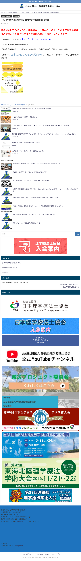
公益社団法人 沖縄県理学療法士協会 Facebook (40, 340)
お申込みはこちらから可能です (27, 54)
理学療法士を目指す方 (9, 267)
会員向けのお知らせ (6, 16)
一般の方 (5, 272)
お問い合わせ (30, 554)
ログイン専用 (56, 554)
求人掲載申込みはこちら (71, 287)
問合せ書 (20, 521)
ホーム (23, 554)
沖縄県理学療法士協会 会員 (11, 262)
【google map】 (19, 545)
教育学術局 (16, 16)
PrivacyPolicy (40, 554)
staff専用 (48, 554)
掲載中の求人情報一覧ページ (69, 284)
